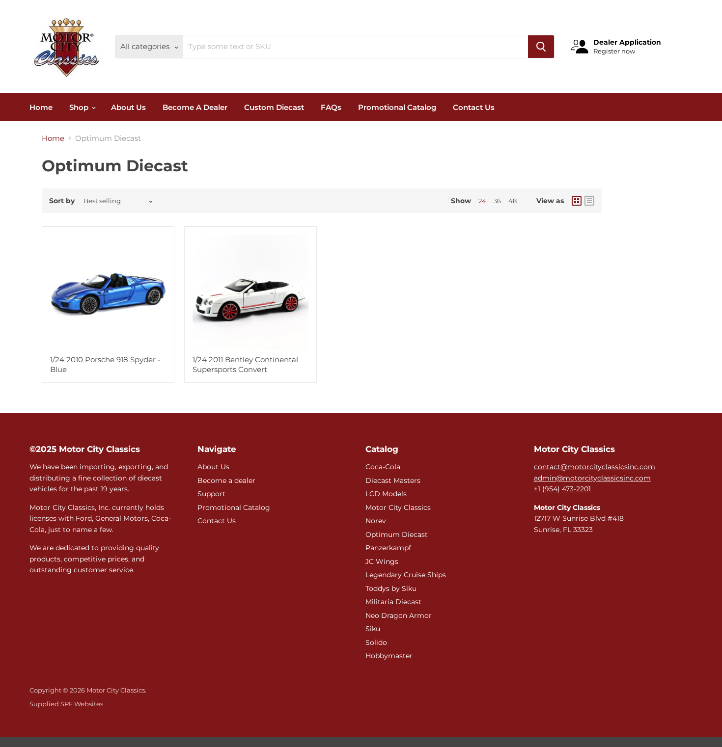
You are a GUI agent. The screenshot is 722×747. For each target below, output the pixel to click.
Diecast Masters (392, 480)
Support (211, 493)
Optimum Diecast (396, 534)
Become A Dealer (195, 107)
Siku (372, 628)
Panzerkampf (388, 547)
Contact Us (474, 107)
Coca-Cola (382, 466)
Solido (376, 642)
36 (497, 201)
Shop (79, 107)
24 (482, 201)
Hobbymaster (389, 655)
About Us (128, 107)
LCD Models (386, 493)
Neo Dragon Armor (398, 615)
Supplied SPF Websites (66, 704)
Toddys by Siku (391, 588)
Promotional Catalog (397, 107)
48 (512, 201)
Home (41, 107)
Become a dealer (226, 480)
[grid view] (577, 201)
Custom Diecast (274, 107)
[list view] (589, 201)
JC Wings (381, 561)
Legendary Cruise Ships (405, 574)
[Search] (541, 46)
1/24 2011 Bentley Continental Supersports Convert (245, 364)
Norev (375, 520)
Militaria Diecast (393, 601)
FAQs (331, 107)
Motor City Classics (398, 507)
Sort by (62, 201)
